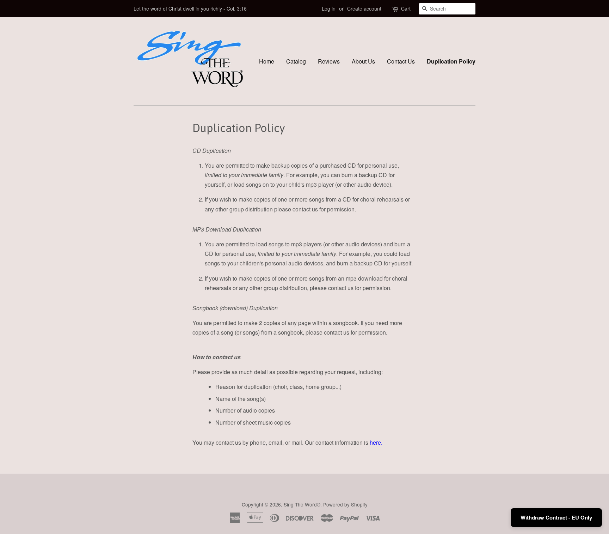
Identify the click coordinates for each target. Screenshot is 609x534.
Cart (406, 8)
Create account (364, 8)
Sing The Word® (302, 504)
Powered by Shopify (345, 504)
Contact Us (401, 61)
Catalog (296, 61)
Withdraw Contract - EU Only (556, 517)
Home (266, 61)
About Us (363, 61)
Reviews (329, 61)
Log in (329, 8)
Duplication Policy (451, 61)
